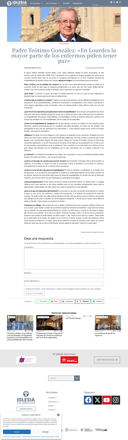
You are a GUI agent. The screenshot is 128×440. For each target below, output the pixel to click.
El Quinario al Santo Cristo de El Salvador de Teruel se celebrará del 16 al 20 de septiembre (49, 335)
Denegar (45, 432)
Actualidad (35, 3)
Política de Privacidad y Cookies (12, 436)
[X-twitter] (114, 2)
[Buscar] (77, 378)
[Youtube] (117, 2)
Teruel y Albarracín (43, 317)
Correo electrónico (32, 281)
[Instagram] (120, 2)
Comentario (29, 247)
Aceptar (17, 432)
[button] (58, 415)
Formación (77, 3)
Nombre (28, 273)
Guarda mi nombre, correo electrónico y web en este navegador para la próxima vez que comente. (63, 289)
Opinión (66, 3)
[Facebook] (111, 2)
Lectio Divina (51, 3)
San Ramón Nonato (73, 318)
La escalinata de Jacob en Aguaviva (105, 334)
